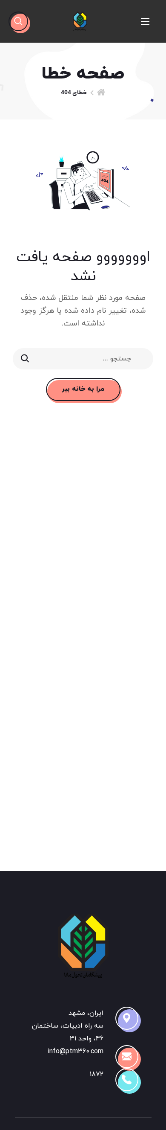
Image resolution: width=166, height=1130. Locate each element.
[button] (18, 21)
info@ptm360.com (75, 1051)
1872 (96, 1074)
